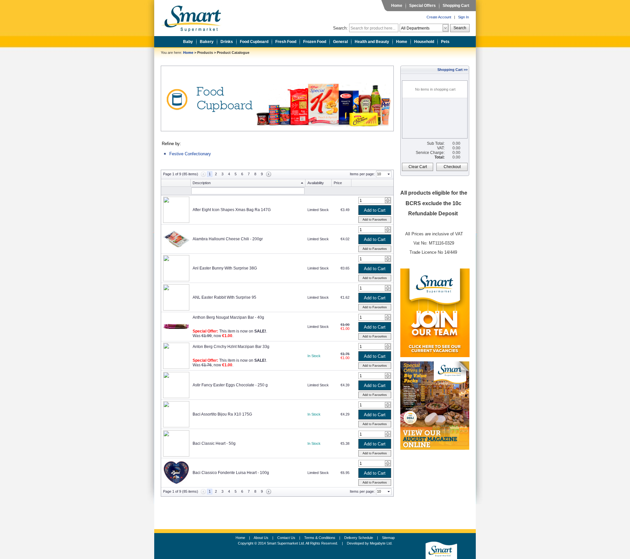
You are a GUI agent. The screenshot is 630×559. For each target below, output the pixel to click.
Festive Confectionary (190, 153)
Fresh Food (285, 41)
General (340, 41)
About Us (261, 538)
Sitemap (388, 538)
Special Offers (422, 5)
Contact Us (286, 538)
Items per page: (362, 174)
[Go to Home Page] (196, 17)
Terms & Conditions (319, 538)
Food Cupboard (254, 41)
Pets (445, 41)
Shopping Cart (456, 5)
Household (424, 41)
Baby (188, 41)
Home (396, 5)
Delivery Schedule (358, 538)
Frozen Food (314, 41)
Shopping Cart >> (452, 70)
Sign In (463, 17)
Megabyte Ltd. (381, 543)
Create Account (439, 17)
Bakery (207, 41)
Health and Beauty (372, 41)
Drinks (226, 41)
